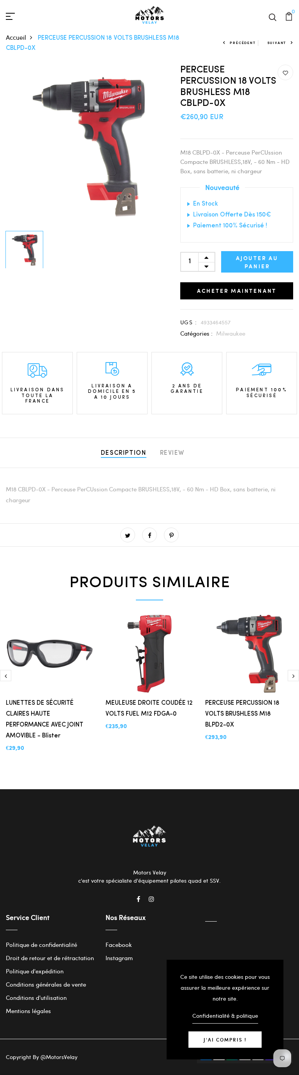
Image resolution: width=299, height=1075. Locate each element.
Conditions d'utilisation (36, 997)
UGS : (188, 322)
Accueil (16, 37)
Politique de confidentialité (41, 944)
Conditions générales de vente (46, 984)
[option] (87, 146)
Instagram (119, 958)
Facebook (119, 944)
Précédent (242, 42)
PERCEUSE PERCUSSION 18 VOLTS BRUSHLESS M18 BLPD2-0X (242, 714)
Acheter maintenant (236, 291)
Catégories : (196, 333)
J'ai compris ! (225, 1039)
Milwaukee (230, 333)
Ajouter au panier (257, 262)
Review (172, 453)
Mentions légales (28, 1011)
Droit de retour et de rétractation (50, 958)
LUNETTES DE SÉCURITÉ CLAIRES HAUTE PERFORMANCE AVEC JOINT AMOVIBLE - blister (44, 719)
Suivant (277, 42)
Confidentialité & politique (225, 1015)
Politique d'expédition (34, 971)
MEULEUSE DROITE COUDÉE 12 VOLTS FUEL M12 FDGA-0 (149, 708)
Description (123, 453)
